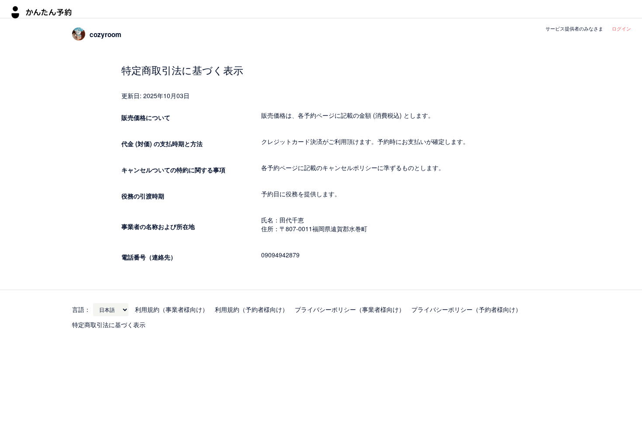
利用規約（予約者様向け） (251, 309)
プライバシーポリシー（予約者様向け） (466, 309)
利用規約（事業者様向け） (171, 309)
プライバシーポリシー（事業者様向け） (350, 309)
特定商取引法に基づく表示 (108, 324)
